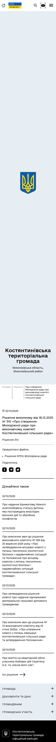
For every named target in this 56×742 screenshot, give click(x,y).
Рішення (18, 387)
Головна (6, 387)
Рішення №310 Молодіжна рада (26, 456)
